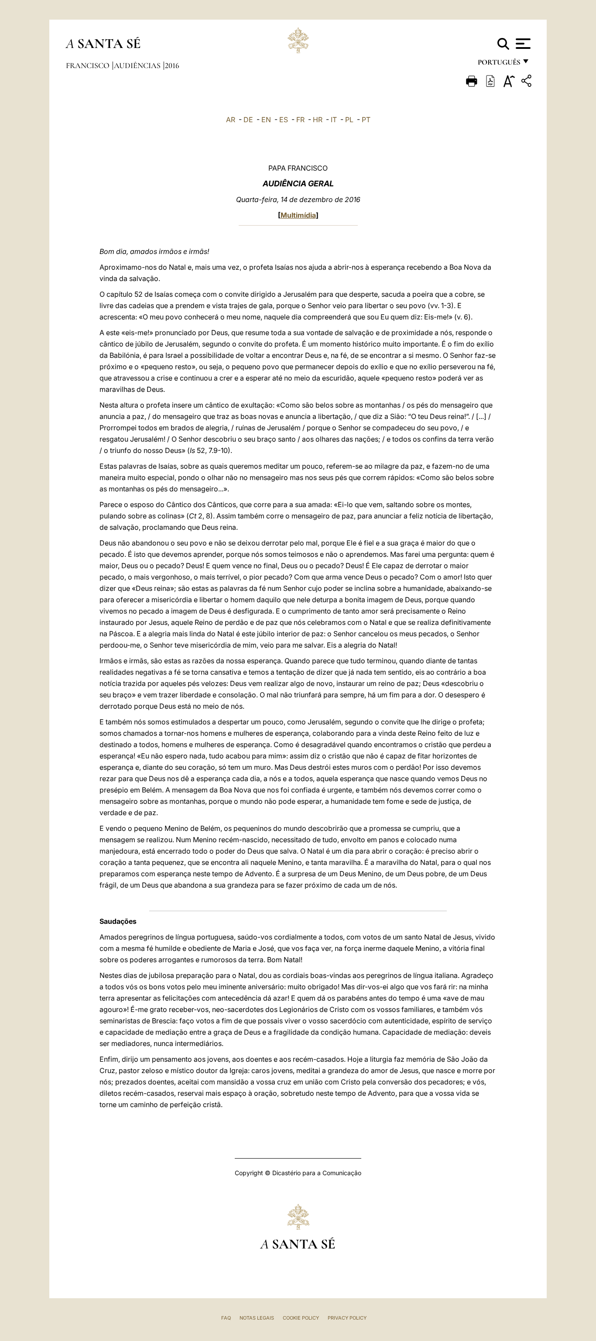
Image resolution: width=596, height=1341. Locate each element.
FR (300, 119)
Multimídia (298, 215)
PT (366, 119)
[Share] (527, 82)
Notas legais (257, 1318)
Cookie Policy (301, 1318)
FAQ (226, 1318)
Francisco (88, 65)
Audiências (138, 65)
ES (283, 119)
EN (266, 119)
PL (349, 119)
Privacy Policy (347, 1318)
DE (248, 119)
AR (230, 119)
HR (317, 119)
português (499, 64)
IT (334, 119)
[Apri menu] (522, 43)
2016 (172, 65)
